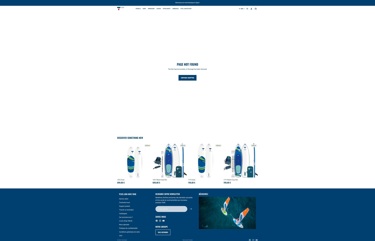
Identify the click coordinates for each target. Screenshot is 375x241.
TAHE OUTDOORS (163, 232)
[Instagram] (160, 221)
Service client (123, 199)
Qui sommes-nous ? (126, 217)
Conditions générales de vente (129, 232)
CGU (120, 236)
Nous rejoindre (124, 225)
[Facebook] (156, 221)
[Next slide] (148, 160)
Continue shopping (187, 78)
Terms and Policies (187, 240)
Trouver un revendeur (126, 210)
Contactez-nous (124, 202)
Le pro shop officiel (125, 221)
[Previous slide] (120, 160)
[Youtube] (163, 221)
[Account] (251, 9)
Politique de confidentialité (128, 228)
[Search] (247, 9)
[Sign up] (191, 209)
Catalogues (123, 213)
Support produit (124, 206)
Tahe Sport (124, 240)
